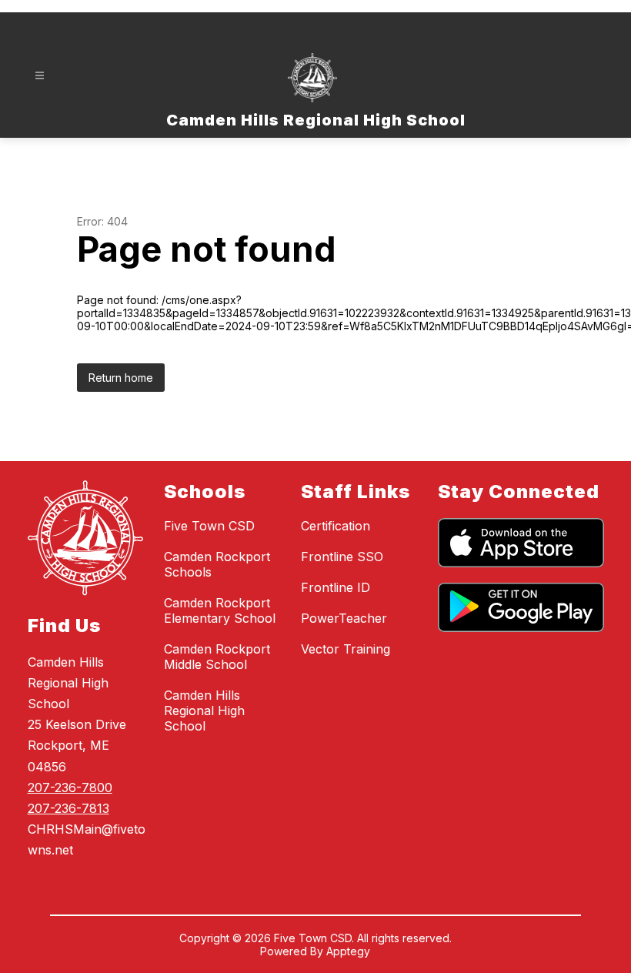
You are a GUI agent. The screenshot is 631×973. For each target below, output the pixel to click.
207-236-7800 (70, 787)
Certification (335, 525)
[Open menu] (39, 76)
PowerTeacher (344, 618)
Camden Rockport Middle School (217, 656)
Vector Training (345, 649)
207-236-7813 (68, 808)
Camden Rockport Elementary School (219, 610)
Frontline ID (335, 587)
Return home (120, 377)
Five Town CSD (209, 525)
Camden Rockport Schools (217, 564)
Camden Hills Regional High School (204, 710)
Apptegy (348, 951)
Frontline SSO (342, 556)
